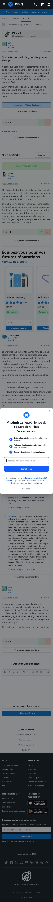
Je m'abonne (26, 468)
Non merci (26, 489)
